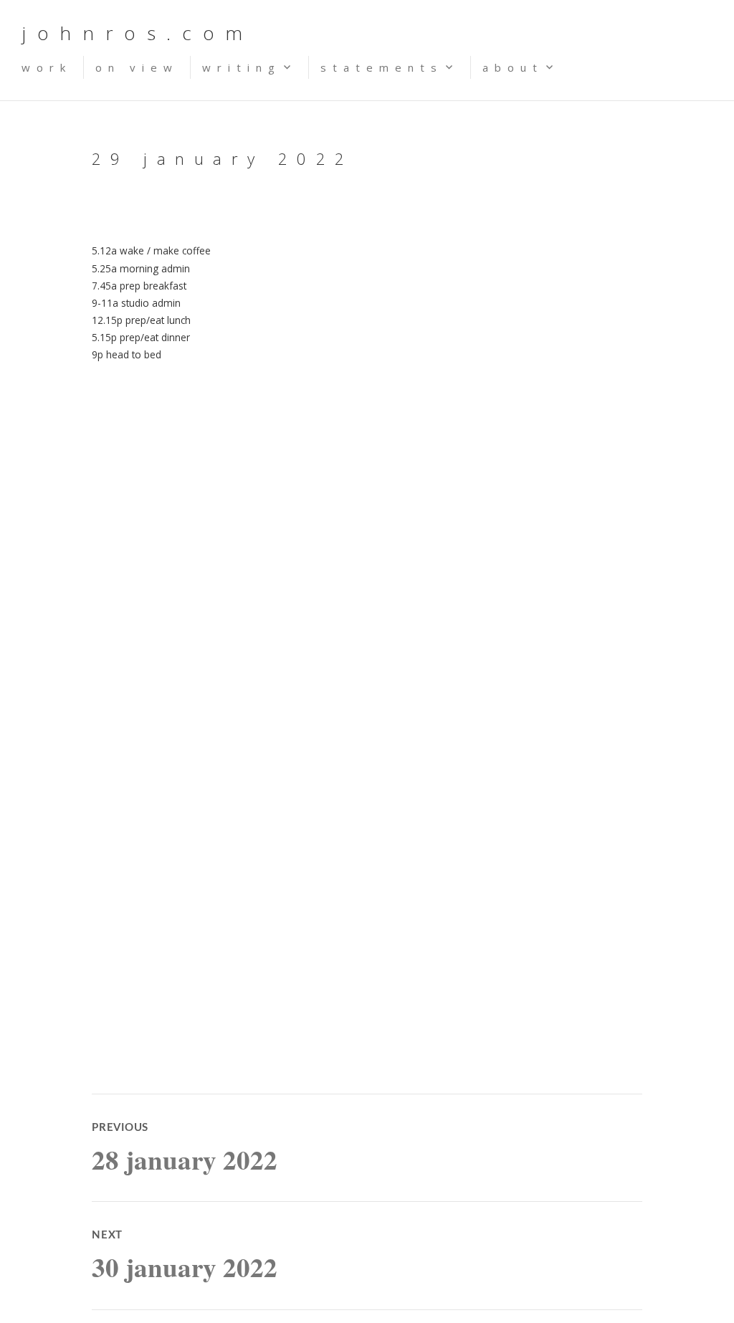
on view (136, 67)
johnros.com (138, 33)
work (47, 67)
